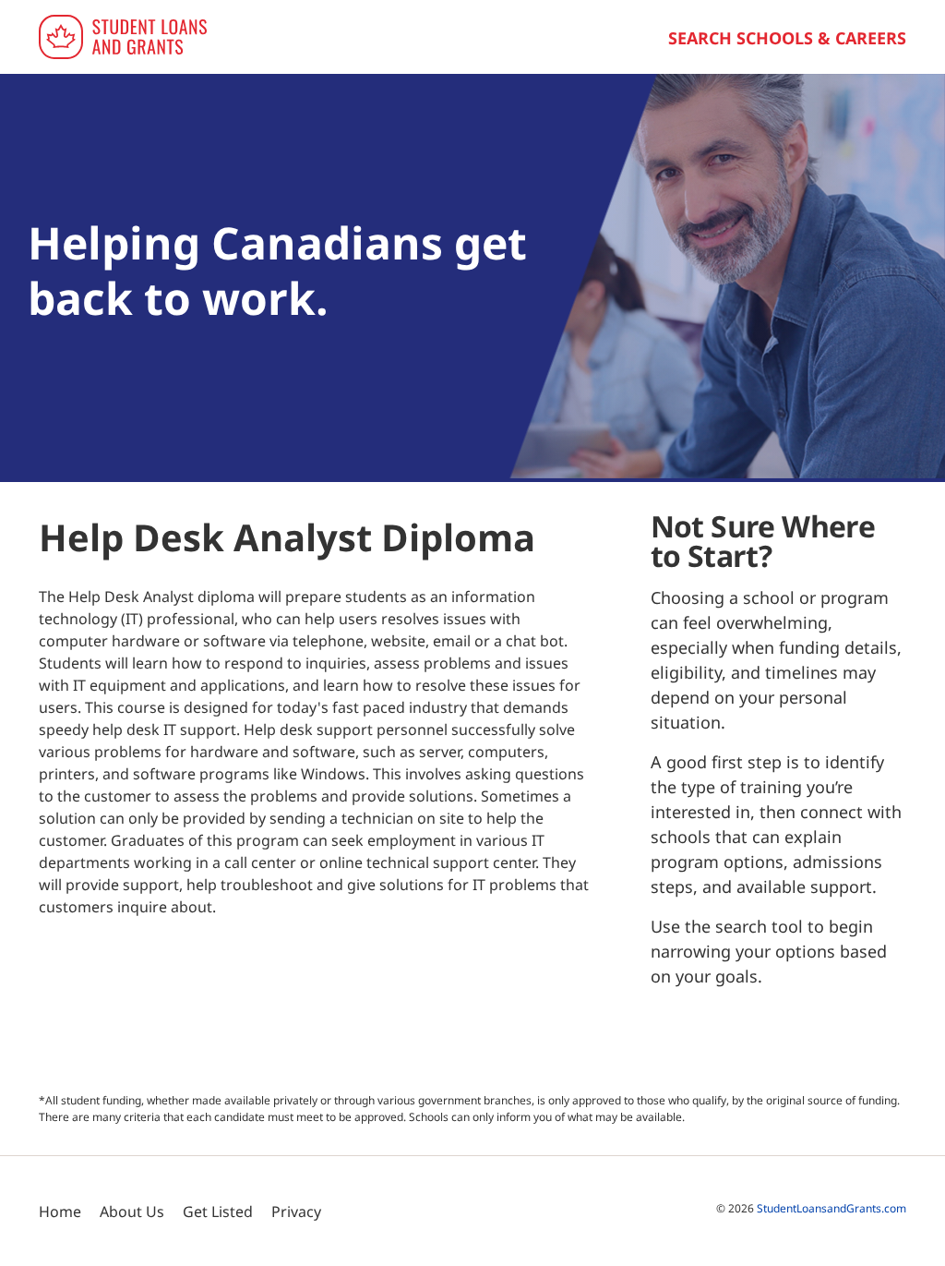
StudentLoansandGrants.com (831, 1208)
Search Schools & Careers (787, 38)
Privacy (296, 1211)
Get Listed (218, 1211)
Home (60, 1211)
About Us (132, 1211)
